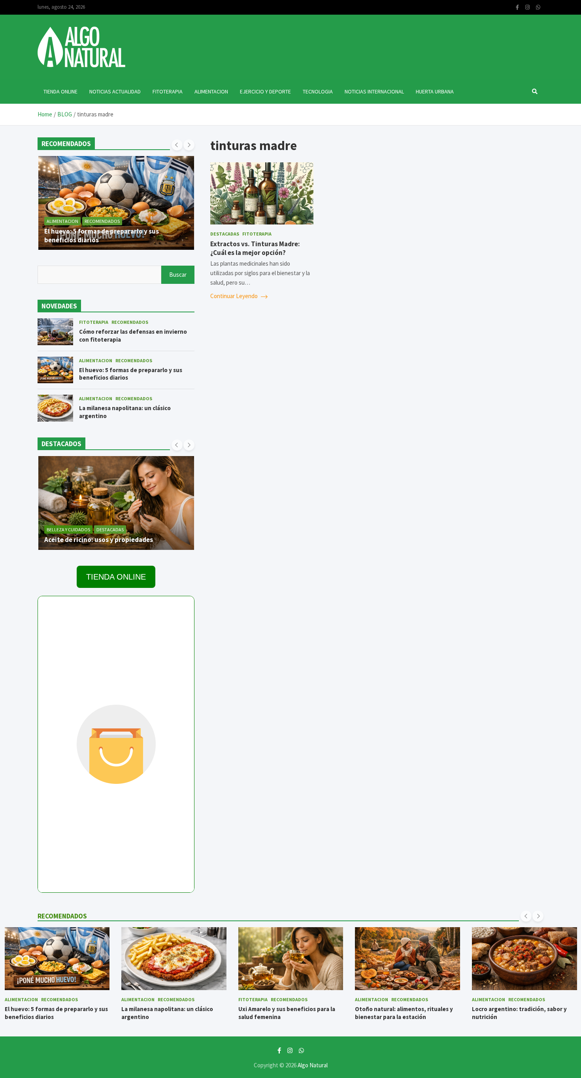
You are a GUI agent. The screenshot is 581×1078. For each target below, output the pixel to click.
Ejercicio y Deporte (265, 91)
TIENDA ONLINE (116, 576)
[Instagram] (527, 7)
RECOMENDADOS (66, 143)
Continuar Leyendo (234, 296)
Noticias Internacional (374, 91)
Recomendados (102, 221)
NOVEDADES (59, 306)
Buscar (178, 274)
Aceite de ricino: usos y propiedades (98, 539)
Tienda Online (60, 91)
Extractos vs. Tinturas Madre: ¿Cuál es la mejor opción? (255, 248)
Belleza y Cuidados (68, 529)
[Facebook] (517, 7)
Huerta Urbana (435, 91)
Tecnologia (318, 91)
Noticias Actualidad (115, 91)
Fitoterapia (168, 91)
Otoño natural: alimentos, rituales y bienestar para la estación (404, 1013)
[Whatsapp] (538, 7)
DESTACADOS (61, 443)
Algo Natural (313, 1065)
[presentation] (177, 144)
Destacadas (224, 234)
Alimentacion (211, 91)
